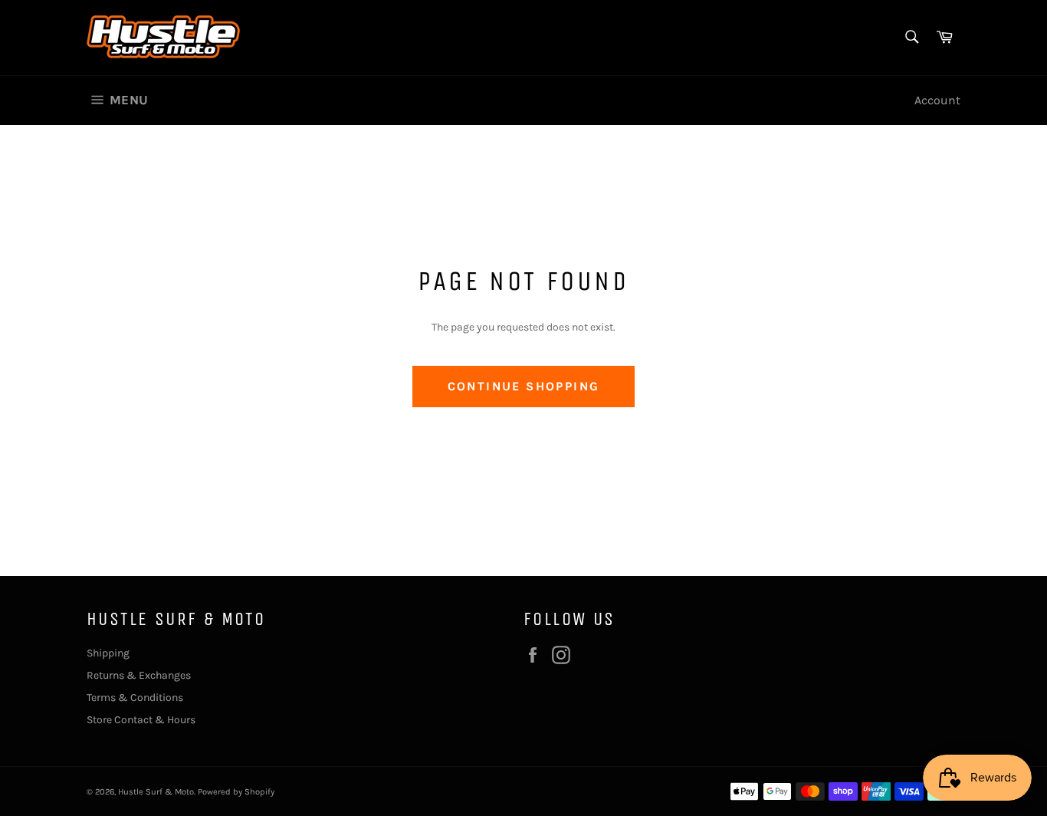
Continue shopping (524, 386)
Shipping (108, 653)
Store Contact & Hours (141, 719)
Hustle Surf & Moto (156, 792)
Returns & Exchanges (139, 675)
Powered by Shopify (236, 792)
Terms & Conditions (135, 697)
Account (937, 100)
